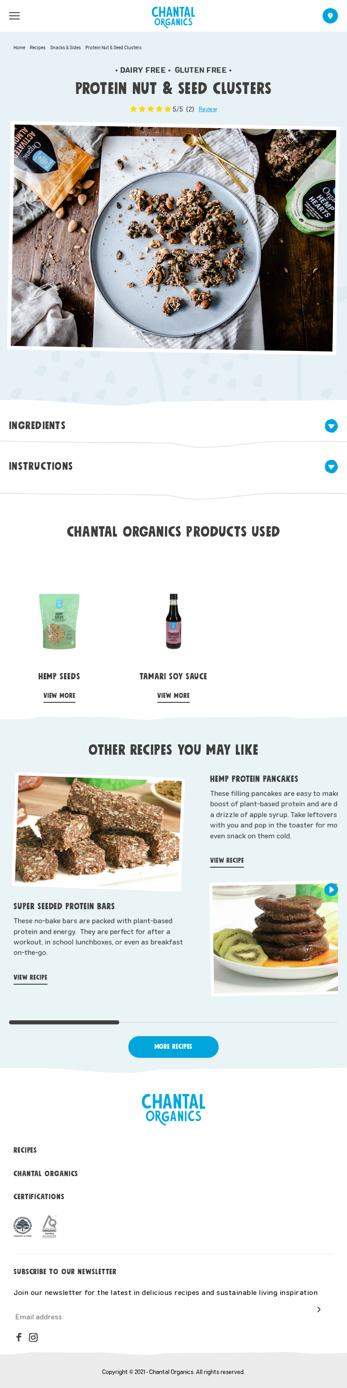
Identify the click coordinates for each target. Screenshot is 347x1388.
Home (19, 47)
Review (208, 109)
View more (59, 695)
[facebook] (19, 1337)
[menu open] (14, 15)
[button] (331, 890)
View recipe (30, 977)
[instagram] (33, 1337)
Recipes (38, 47)
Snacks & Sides (65, 47)
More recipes (174, 1046)
